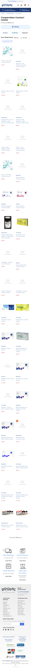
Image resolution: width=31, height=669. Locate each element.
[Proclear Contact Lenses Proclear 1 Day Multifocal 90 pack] (22, 51)
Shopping (5, 609)
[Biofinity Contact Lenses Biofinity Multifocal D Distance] (22, 394)
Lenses (4, 606)
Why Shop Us (6, 614)
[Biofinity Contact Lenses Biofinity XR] (7, 453)
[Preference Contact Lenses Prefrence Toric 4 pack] (7, 512)
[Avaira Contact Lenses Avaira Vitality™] (22, 193)
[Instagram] (10, 630)
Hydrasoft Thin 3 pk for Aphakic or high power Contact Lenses (7, 121)
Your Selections (7, 37)
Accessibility (20, 613)
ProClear (18, 232)
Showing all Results (15, 537)
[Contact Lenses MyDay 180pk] (7, 81)
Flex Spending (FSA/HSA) (21, 601)
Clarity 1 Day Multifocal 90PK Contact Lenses (5, 149)
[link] (20, 645)
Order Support (6, 613)
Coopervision (18, 13)
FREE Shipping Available (8, 636)
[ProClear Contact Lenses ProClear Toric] (22, 307)
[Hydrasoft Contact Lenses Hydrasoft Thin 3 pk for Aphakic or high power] (7, 107)
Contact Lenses (10, 13)
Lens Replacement (7, 616)
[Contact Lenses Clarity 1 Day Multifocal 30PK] (22, 137)
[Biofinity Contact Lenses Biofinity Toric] (22, 366)
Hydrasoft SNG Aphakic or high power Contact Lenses (22, 121)
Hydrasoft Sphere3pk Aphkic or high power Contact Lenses (7, 236)
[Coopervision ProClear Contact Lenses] (5, 33)
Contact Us (20, 607)
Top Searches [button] (16, 666)
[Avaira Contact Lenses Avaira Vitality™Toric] (22, 252)
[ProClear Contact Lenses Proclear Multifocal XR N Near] (22, 482)
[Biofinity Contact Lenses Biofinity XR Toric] (22, 165)
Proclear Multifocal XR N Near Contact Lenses (22, 496)
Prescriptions (6, 605)
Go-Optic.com (9, 660)
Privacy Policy (21, 608)
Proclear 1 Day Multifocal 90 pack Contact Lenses (21, 65)
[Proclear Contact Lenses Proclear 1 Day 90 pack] (7, 395)
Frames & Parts (6, 608)
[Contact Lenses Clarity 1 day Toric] (7, 281)
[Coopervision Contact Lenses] (8, 590)
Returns (5, 603)
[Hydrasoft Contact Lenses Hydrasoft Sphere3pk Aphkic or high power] (7, 222)
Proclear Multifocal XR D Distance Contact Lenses (7, 496)
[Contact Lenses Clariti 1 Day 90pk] (7, 165)
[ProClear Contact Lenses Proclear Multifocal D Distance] (22, 336)
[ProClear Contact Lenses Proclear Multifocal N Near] (22, 454)
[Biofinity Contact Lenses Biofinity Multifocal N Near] (7, 425)
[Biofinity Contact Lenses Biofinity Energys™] (7, 193)
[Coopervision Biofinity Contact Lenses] (15, 33)
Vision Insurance (21, 604)
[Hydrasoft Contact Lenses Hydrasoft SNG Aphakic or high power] (22, 107)
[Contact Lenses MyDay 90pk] (22, 81)
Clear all (16, 37)
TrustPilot (20, 651)
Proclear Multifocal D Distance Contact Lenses (21, 350)
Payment (5, 611)
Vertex (3, 376)
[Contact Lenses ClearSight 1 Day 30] (22, 281)
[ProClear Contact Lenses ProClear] (7, 307)
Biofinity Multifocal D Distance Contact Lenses (21, 409)
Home (3, 13)
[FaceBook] (3, 630)
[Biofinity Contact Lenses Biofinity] (7, 336)
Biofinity (18, 175)
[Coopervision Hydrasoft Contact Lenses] (25, 33)
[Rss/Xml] (13, 630)
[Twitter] (6, 630)
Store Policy (20, 611)
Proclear (18, 61)
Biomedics (19, 435)
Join (22, 624)
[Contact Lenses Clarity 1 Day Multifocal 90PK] (7, 137)
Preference (4, 523)
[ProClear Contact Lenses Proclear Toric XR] (22, 222)
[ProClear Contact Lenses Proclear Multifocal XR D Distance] (7, 482)
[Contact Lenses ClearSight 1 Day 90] (7, 252)
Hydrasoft (4, 117)
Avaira (17, 204)
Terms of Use (21, 610)
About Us (20, 605)
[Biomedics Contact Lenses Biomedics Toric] (22, 425)
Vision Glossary (21, 614)
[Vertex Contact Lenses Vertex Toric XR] (7, 366)
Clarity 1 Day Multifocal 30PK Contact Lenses (20, 149)
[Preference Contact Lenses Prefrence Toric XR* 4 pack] (22, 512)
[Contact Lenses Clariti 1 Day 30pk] (7, 51)
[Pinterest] (8, 630)
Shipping (5, 602)
